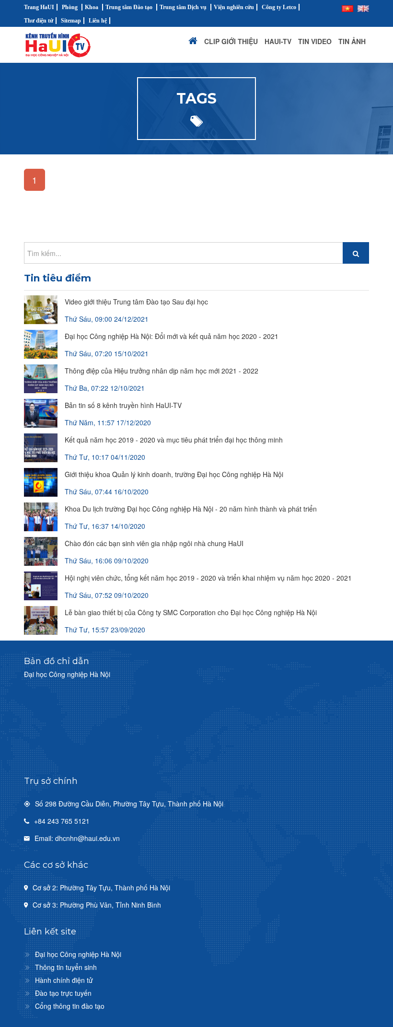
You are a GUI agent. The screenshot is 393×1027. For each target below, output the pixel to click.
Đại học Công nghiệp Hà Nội (78, 954)
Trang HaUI (39, 7)
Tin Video (315, 41)
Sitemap (71, 20)
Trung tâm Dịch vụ (183, 7)
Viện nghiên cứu (234, 7)
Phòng (70, 7)
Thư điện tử (38, 20)
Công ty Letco (279, 7)
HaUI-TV (278, 41)
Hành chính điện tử (64, 980)
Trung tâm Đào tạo (128, 7)
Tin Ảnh (352, 41)
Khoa (91, 7)
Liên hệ (98, 20)
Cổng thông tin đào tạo (69, 1006)
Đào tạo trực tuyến (63, 993)
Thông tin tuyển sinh (66, 967)
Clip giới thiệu (231, 41)
